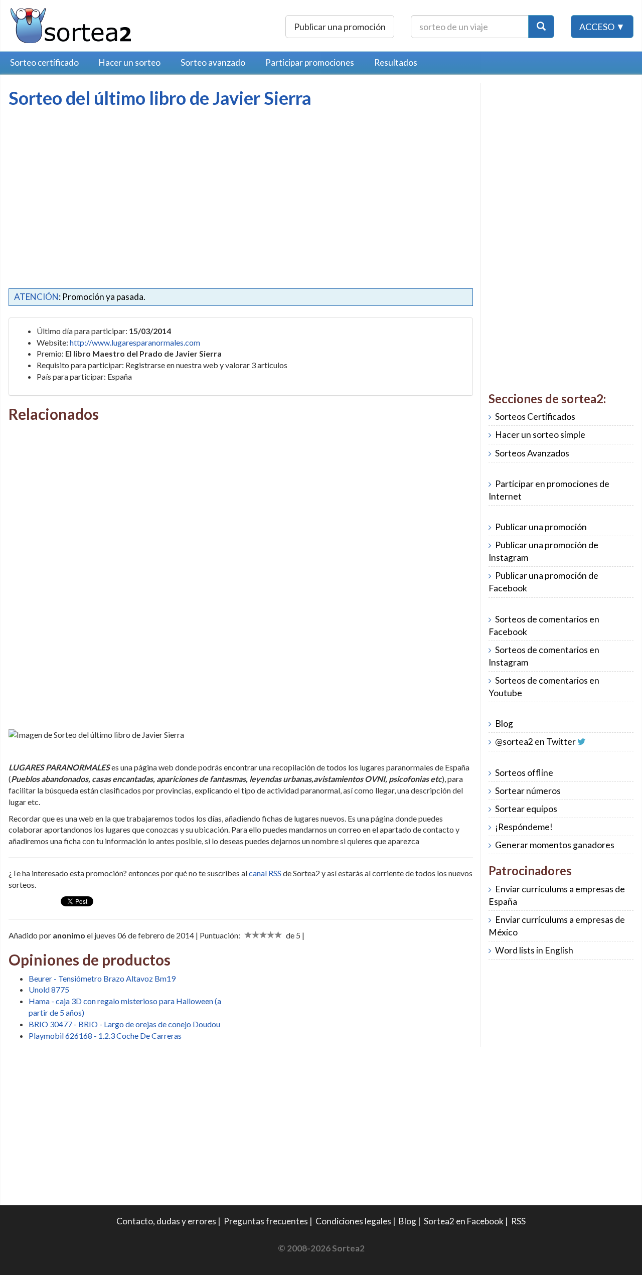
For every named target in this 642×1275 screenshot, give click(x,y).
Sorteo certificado (44, 62)
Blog (504, 723)
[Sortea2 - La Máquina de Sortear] (71, 24)
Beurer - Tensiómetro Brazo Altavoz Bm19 (102, 978)
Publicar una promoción (340, 26)
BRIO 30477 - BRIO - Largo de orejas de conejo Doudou (124, 1024)
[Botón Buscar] (541, 26)
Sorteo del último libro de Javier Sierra (160, 98)
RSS (518, 1221)
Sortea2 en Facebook (464, 1221)
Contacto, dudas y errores (166, 1221)
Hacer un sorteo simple (540, 434)
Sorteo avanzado (213, 62)
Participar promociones (309, 62)
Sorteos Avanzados (532, 453)
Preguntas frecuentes (266, 1221)
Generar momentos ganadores (554, 845)
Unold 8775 (49, 989)
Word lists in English (534, 950)
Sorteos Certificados (535, 416)
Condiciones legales (353, 1221)
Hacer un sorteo (129, 62)
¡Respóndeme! (524, 827)
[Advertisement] (93, 183)
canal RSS (265, 873)
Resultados (395, 62)
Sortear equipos (526, 809)
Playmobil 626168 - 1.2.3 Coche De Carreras (105, 1035)
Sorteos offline (524, 772)
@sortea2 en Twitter (535, 741)
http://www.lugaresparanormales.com (135, 342)
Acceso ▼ (602, 26)
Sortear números (528, 790)
